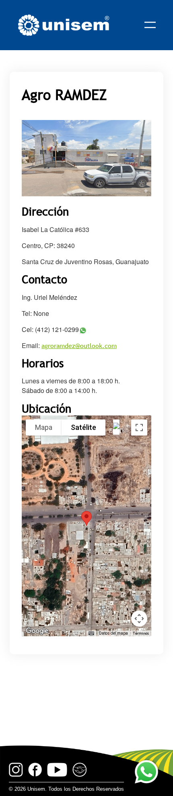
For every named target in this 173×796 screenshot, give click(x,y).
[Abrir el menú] (150, 24)
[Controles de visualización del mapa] (139, 619)
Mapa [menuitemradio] (43, 427)
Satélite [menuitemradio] (83, 427)
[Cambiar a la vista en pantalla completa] (139, 427)
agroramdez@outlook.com (79, 345)
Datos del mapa (113, 633)
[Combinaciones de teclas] (91, 633)
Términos (141, 633)
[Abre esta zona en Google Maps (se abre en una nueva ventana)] (37, 631)
